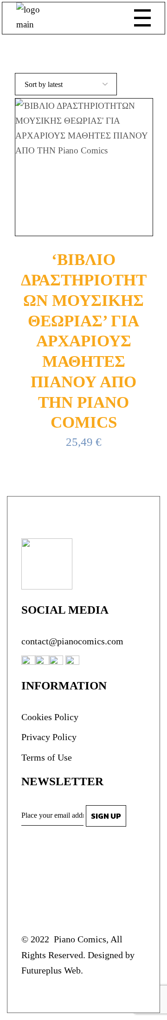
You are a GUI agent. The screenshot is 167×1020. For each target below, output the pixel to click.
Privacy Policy (49, 737)
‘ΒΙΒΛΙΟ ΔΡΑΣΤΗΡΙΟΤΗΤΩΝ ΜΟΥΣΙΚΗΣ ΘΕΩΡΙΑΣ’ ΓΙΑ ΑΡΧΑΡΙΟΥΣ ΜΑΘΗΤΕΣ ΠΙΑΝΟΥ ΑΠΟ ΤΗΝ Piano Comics (84, 341)
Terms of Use (46, 757)
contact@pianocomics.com (72, 641)
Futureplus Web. (52, 970)
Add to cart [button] (90, 167)
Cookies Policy (49, 717)
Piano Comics (78, 939)
